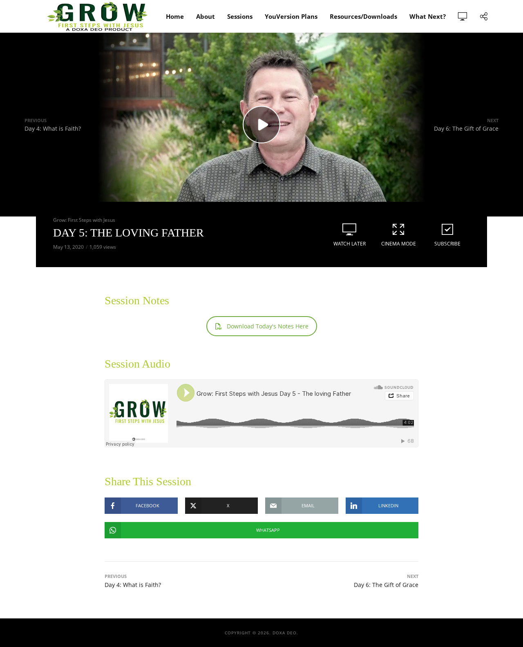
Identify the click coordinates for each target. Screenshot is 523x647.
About (205, 16)
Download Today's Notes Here (267, 326)
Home (175, 16)
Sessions (240, 16)
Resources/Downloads (363, 16)
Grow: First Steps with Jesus (84, 219)
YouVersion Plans (291, 16)
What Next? (427, 16)
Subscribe (447, 243)
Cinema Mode (398, 243)
